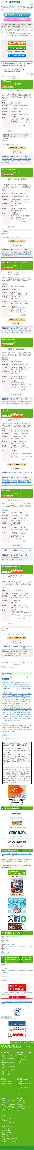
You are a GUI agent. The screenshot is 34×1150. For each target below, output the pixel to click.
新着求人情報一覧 (6, 1081)
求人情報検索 (5, 1052)
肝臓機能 (26, 729)
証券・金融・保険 (7, 159)
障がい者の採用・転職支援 (10, 748)
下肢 (27, 725)
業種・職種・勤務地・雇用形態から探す (13, 682)
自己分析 (19, 1081)
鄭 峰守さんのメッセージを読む (11, 237)
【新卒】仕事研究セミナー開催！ (17, 804)
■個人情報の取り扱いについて (9, 1018)
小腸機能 (15, 729)
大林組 (3, 964)
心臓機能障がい (19, 161)
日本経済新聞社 (5, 976)
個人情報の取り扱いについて (9, 1132)
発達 (9, 731)
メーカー (4, 330)
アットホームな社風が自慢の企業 (14, 714)
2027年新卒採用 (21, 1102)
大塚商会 (6, 940)
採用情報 (19, 1098)
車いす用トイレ (25, 403)
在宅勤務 (17, 655)
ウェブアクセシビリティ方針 (9, 1142)
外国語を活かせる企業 (14, 720)
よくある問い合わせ (22, 1059)
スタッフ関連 (21, 252)
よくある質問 (5, 1136)
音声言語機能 (18, 725)
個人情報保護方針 (6, 1130)
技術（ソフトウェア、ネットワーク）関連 (17, 480)
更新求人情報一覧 (6, 1083)
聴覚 (7, 725)
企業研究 (19, 1089)
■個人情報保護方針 (6, 1017)
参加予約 (19, 1063)
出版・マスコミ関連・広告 (9, 252)
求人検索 (17, 754)
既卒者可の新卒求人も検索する (17, 51)
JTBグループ (5, 410)
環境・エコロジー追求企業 (12, 705)
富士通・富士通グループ (11, 936)
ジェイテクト (8, 952)
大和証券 (3, 980)
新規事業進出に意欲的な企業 (14, 707)
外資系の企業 (23, 701)
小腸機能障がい (18, 254)
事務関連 (16, 557)
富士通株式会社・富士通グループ (12, 566)
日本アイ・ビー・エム (10, 944)
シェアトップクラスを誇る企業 (15, 699)
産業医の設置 (19, 332)
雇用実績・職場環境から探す (22, 684)
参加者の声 (20, 1061)
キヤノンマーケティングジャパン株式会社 (14, 262)
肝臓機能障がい (22, 482)
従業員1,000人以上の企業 (21, 716)
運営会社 (4, 1134)
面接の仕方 (20, 1093)
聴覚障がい (12, 332)
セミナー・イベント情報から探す (22, 688)
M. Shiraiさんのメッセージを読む (11, 634)
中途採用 (19, 1104)
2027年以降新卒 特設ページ (10, 739)
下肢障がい (11, 655)
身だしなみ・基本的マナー (24, 1087)
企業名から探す (6, 686)
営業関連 (10, 654)
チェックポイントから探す (8, 1070)
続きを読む (5, 100)
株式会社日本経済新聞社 (9, 169)
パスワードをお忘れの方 (8, 1122)
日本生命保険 (5, 972)
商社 (3, 480)
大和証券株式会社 (7, 81)
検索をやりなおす (8, 667)
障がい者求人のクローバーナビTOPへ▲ (22, 1042)
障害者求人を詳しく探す (9, 735)
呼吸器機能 (16, 727)
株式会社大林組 (6, 491)
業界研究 (19, 1091)
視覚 (3, 725)
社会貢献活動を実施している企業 (15, 711)
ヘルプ (3, 1124)
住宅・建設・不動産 (7, 557)
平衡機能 (11, 725)
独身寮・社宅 (19, 559)
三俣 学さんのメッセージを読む (11, 144)
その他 (13, 731)
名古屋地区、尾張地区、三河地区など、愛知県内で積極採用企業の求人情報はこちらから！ (17, 993)
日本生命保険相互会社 (8, 339)
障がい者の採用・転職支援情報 (11, 767)
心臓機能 (9, 727)
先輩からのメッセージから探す (21, 686)
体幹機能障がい (16, 403)
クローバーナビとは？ (7, 1118)
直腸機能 (9, 729)
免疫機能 (21, 729)
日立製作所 (7, 948)
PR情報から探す (6, 688)
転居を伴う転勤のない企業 (9, 694)
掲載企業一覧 (20, 1100)
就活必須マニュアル (23, 1079)
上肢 (24, 725)
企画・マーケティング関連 (20, 159)
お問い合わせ (5, 1128)
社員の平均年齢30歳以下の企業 (15, 696)
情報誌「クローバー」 (7, 1098)
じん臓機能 (23, 727)
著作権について (6, 1126)
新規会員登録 (5, 1120)
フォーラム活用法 (22, 1057)
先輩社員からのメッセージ (24, 1106)
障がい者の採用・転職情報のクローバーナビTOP (15, 1046)
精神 (6, 731)
